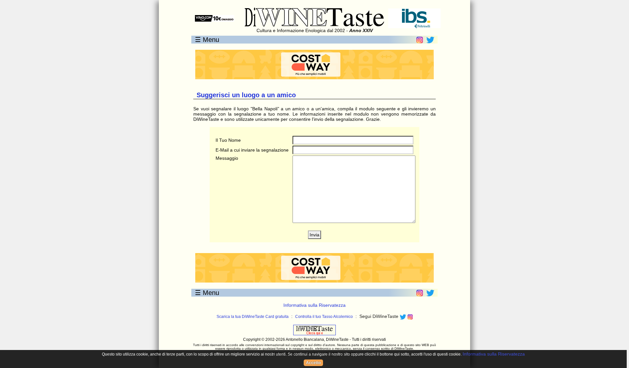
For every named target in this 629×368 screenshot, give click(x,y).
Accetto (313, 362)
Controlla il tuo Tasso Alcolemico (324, 316)
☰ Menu (207, 39)
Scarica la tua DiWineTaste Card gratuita (253, 316)
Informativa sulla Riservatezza (314, 305)
